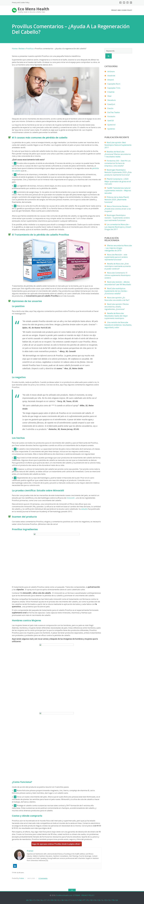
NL (42, 900)
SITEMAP (76, 895)
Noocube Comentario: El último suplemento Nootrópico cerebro (117, 275)
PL (88, 900)
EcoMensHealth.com (64, 895)
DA (38, 900)
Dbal (109, 96)
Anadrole (111, 75)
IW (62, 900)
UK (117, 900)
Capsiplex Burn (113, 84)
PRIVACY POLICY (87, 895)
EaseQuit (111, 104)
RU (95, 900)
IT (70, 900)
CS (35, 900)
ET (46, 900)
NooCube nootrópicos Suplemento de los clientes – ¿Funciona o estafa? (116, 291)
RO (92, 900)
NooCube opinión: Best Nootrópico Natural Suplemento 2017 (117, 145)
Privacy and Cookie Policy (20, 2)
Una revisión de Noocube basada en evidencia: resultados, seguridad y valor (118, 325)
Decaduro (111, 100)
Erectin (110, 108)
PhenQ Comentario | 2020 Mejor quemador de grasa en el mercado (117, 181)
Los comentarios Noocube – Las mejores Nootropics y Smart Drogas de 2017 (117, 227)
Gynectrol (111, 124)
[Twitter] (124, 2)
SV (109, 900)
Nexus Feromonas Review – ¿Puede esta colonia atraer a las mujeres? (117, 208)
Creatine (110, 92)
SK (99, 900)
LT (77, 900)
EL (59, 900)
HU (66, 900)
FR (52, 900)
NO (80, 900)
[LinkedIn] (127, 2)
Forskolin (111, 116)
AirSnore (111, 71)
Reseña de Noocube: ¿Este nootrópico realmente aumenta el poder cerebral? (117, 266)
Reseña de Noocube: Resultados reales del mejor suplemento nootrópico (116, 316)
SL (103, 900)
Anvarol (110, 79)
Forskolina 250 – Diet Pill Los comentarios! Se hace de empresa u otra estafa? (117, 163)
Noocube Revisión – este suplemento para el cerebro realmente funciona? (116, 257)
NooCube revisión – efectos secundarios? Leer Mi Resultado (117, 283)
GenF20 (110, 120)
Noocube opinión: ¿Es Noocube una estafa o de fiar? (116, 298)
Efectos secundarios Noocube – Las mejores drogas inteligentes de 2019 (118, 248)
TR (113, 900)
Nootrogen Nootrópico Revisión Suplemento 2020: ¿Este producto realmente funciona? (118, 172)
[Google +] (131, 2)
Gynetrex (111, 129)
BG (31, 900)
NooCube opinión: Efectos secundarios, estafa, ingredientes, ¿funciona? (116, 306)
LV (73, 900)
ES (106, 900)
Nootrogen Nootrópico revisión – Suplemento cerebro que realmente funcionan (117, 217)
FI (49, 900)
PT (84, 900)
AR (27, 900)
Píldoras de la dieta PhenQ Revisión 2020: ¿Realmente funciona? (116, 199)
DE (55, 900)
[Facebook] (120, 2)
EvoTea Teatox (113, 112)
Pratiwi (21, 878)
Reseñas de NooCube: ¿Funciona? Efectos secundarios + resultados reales (117, 154)
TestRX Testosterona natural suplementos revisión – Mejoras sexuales (117, 190)
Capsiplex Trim (113, 88)
